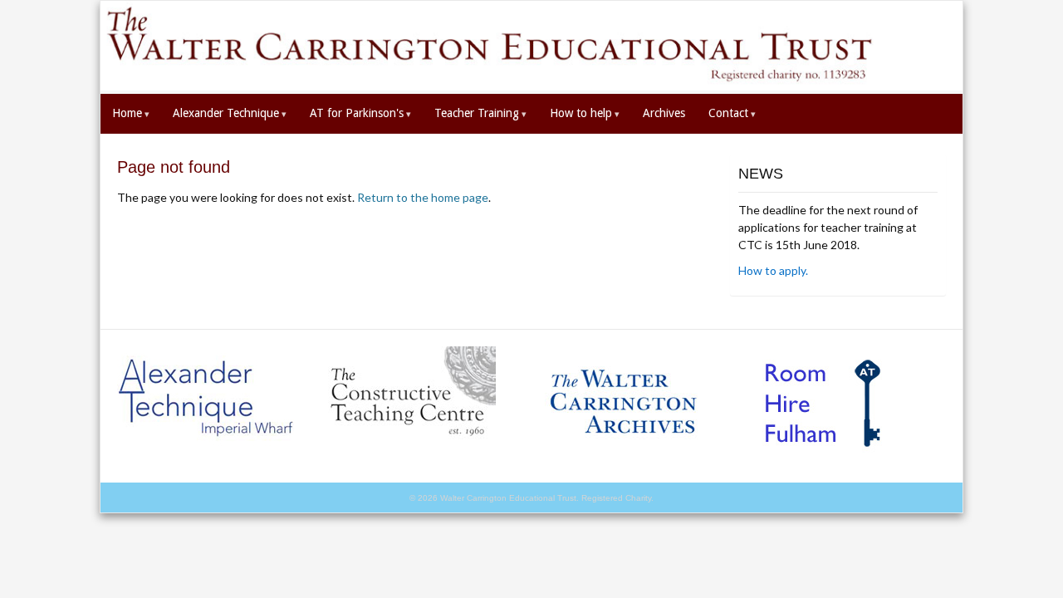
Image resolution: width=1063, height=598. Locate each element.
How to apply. (773, 270)
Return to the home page (422, 197)
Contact (732, 113)
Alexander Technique (230, 113)
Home (130, 113)
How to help (585, 113)
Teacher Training (480, 113)
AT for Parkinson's (360, 113)
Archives (664, 113)
